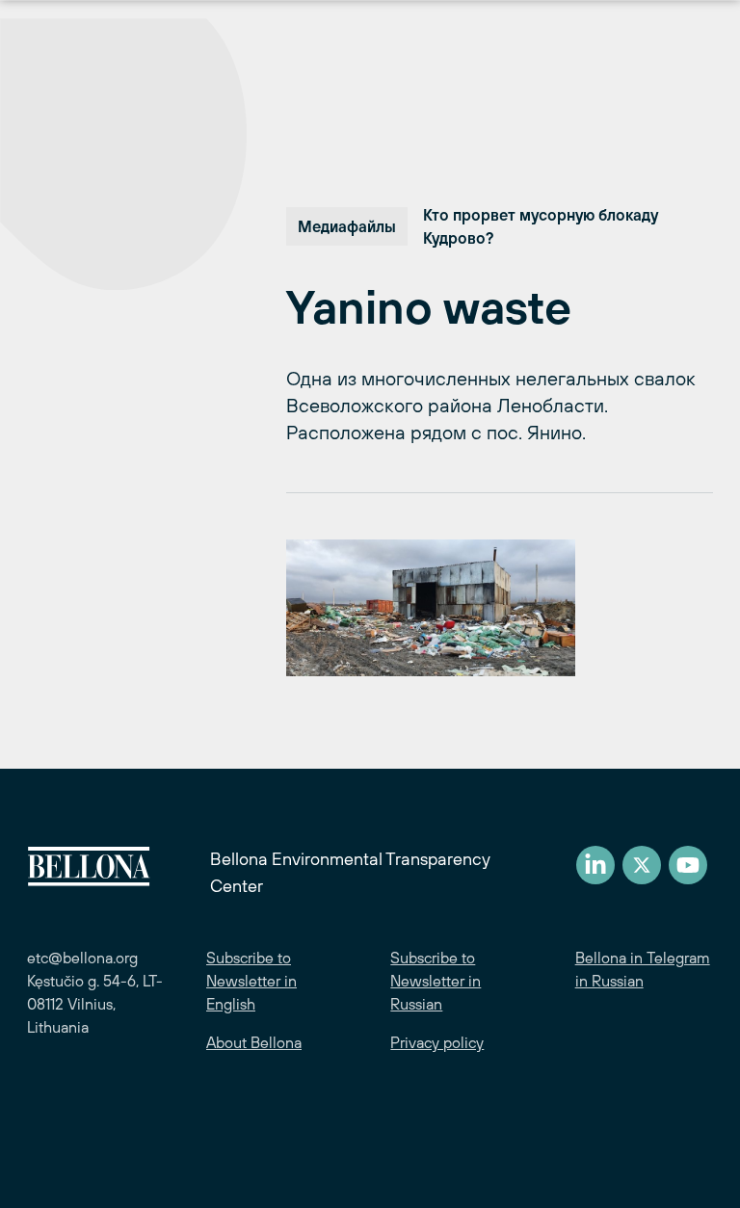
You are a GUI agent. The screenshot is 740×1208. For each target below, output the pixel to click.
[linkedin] (595, 865)
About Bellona (254, 1042)
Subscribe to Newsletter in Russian (435, 980)
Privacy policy (437, 1042)
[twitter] (641, 865)
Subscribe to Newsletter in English (251, 980)
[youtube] (688, 865)
